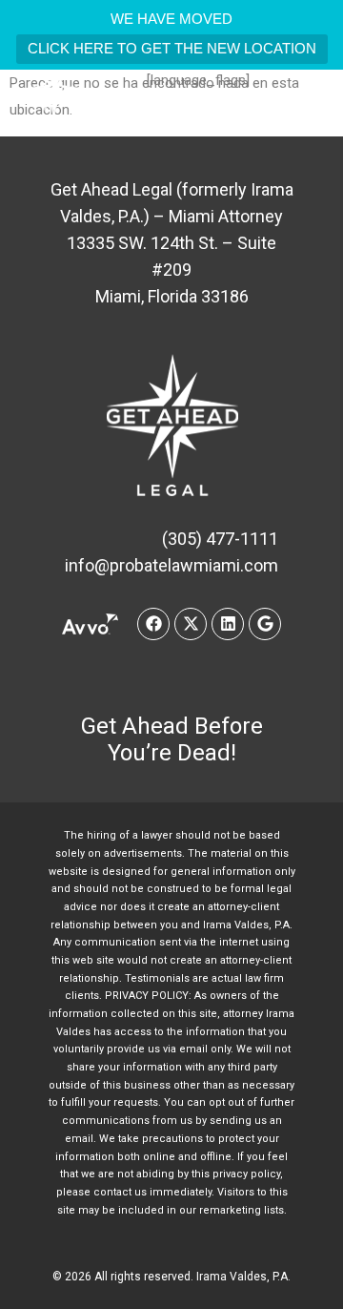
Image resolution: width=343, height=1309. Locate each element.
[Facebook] (153, 624)
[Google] (265, 624)
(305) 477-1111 (208, 111)
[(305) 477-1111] (147, 111)
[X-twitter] (190, 624)
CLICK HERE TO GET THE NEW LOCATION (172, 48)
